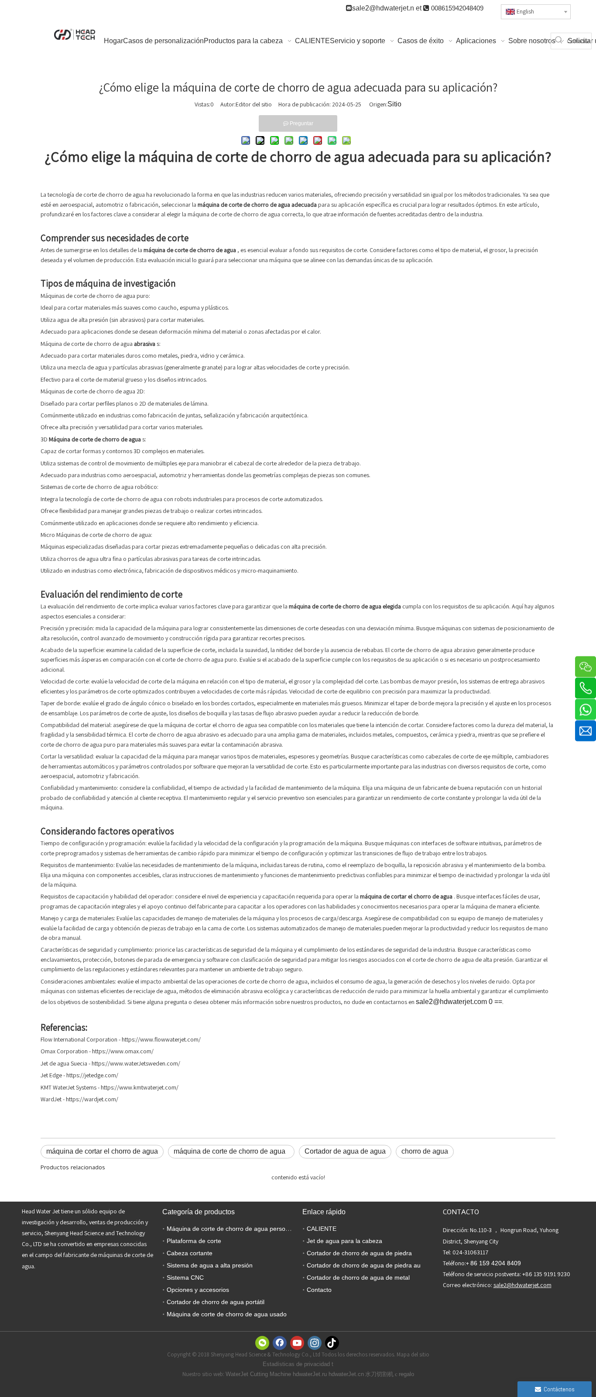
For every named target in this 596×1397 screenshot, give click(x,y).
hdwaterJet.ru (311, 1374)
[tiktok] (332, 1343)
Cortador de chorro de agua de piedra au (364, 1265)
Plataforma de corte (194, 1240)
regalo (406, 1374)
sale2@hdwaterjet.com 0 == (459, 1001)
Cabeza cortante (189, 1253)
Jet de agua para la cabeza (344, 1240)
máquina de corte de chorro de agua (231, 1151)
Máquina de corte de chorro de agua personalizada (237, 1228)
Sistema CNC (185, 1277)
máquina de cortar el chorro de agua (102, 1151)
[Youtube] (297, 1343)
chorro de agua (424, 1151)
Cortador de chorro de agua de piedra (359, 1253)
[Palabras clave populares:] (559, 41)
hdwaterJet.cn (346, 1374)
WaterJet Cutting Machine (259, 1374)
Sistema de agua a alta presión (210, 1265)
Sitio (394, 104)
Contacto (319, 1289)
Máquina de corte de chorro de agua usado (227, 1314)
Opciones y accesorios (198, 1289)
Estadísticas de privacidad (297, 1364)
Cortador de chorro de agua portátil (215, 1301)
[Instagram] (315, 1343)
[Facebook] (280, 1343)
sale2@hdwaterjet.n (384, 8)
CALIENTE (321, 1228)
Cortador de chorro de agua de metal (358, 1277)
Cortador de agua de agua (345, 1151)
